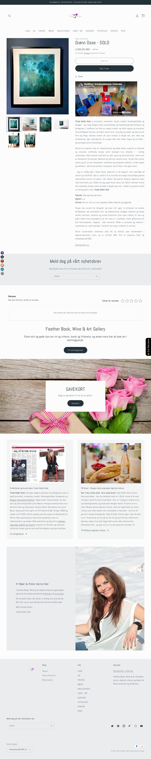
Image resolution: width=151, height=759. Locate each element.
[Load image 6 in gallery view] (29, 140)
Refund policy (47, 680)
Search (45, 671)
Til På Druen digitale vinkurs (93, 530)
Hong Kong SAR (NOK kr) (18, 749)
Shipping (87, 53)
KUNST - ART (82, 693)
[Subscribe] (96, 276)
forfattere (47, 593)
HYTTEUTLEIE (83, 702)
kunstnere (59, 593)
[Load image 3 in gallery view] (45, 124)
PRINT (80, 711)
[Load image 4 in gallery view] (61, 124)
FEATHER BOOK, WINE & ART (124, 751)
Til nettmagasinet (75, 350)
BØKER (80, 684)
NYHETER (81, 706)
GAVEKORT (82, 698)
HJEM (80, 671)
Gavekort (75, 403)
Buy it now (104, 68)
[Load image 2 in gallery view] (29, 124)
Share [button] (80, 76)
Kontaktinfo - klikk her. (123, 671)
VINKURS (81, 680)
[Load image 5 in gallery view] (14, 140)
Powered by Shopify (138, 751)
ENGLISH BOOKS (84, 689)
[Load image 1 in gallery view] (14, 124)
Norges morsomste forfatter (22, 500)
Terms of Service (49, 675)
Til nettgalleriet (17, 534)
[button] (9, 16)
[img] (80, 245)
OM (79, 675)
